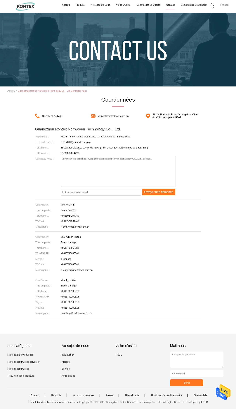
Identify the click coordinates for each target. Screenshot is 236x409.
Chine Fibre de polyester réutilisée (46, 402)
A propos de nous (100, 5)
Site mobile (200, 395)
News (109, 395)
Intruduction (68, 354)
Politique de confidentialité (166, 395)
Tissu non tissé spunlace (20, 375)
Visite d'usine (123, 5)
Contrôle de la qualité (148, 5)
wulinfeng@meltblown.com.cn (76, 313)
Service (66, 368)
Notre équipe (68, 375)
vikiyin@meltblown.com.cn (113, 115)
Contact (170, 5)
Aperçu (66, 5)
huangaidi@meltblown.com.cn (77, 270)
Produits (80, 5)
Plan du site (132, 395)
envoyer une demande (158, 192)
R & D (119, 354)
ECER (204, 402)
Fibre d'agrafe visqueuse (20, 354)
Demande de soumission (194, 5)
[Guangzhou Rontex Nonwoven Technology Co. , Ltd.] (25, 6)
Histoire (66, 361)
